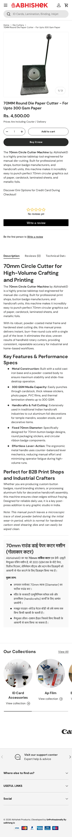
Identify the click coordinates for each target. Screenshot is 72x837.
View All (63, 652)
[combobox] (36, 14)
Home (6, 25)
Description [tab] (11, 256)
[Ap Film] (50, 673)
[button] (66, 5)
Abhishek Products (21, 819)
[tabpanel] (36, 445)
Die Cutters (18, 25)
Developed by (39, 819)
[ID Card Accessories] (18, 673)
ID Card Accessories (18, 695)
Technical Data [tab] (56, 256)
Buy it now (36, 142)
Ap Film (50, 693)
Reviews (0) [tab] (33, 256)
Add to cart (48, 131)
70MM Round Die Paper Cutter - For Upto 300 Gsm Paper (31, 27)
